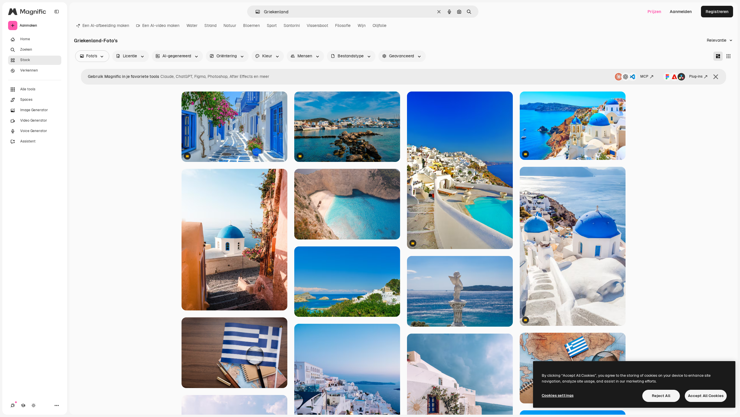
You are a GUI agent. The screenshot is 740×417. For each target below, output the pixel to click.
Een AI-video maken (161, 25)
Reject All (661, 395)
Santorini (292, 25)
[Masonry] (718, 56)
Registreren (717, 11)
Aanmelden (681, 11)
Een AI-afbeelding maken (105, 25)
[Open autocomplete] (255, 12)
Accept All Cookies (706, 395)
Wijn (362, 25)
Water (191, 25)
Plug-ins (695, 76)
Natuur (229, 25)
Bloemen (251, 25)
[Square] (728, 56)
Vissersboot (317, 25)
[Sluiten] (715, 76)
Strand (210, 25)
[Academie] (23, 405)
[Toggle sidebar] (56, 11)
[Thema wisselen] (33, 405)
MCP (644, 76)
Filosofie (343, 25)
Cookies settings (558, 395)
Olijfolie (379, 25)
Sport (272, 25)
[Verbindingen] (12, 405)
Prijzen (654, 11)
